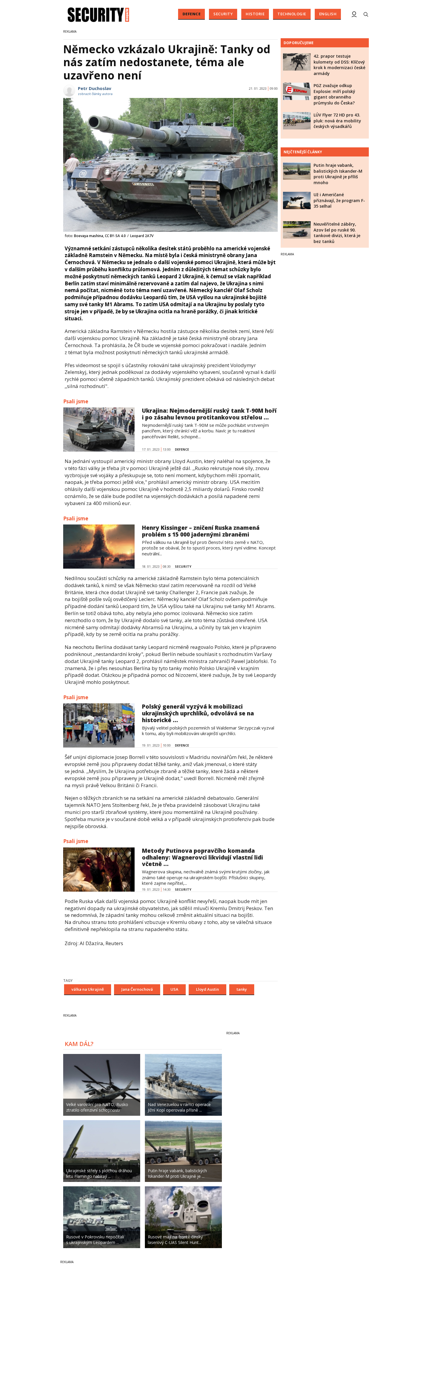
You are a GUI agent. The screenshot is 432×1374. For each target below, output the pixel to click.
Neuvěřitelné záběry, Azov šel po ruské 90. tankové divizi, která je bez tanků (337, 232)
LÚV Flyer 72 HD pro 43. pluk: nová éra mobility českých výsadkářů (337, 120)
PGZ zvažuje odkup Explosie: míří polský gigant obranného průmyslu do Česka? (334, 94)
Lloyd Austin (207, 989)
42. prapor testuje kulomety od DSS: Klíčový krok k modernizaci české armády (339, 64)
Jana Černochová (137, 989)
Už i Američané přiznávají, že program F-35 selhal (339, 200)
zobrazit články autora (95, 93)
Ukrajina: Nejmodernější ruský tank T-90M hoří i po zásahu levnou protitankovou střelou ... (209, 414)
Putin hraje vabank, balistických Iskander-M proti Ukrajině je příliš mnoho (338, 173)
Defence (191, 13)
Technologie (291, 13)
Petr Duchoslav (94, 88)
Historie (255, 13)
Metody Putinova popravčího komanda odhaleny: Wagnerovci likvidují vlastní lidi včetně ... (202, 857)
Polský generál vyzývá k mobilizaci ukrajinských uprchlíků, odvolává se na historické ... (198, 713)
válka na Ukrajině (87, 989)
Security (223, 13)
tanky (242, 989)
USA (174, 989)
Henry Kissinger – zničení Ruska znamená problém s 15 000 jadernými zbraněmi (200, 531)
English (328, 13)
